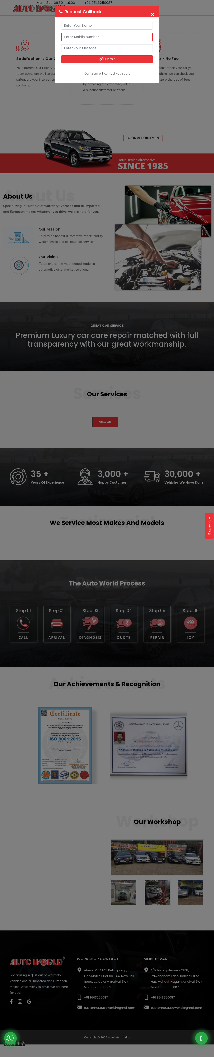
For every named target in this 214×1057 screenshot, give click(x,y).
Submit (109, 59)
